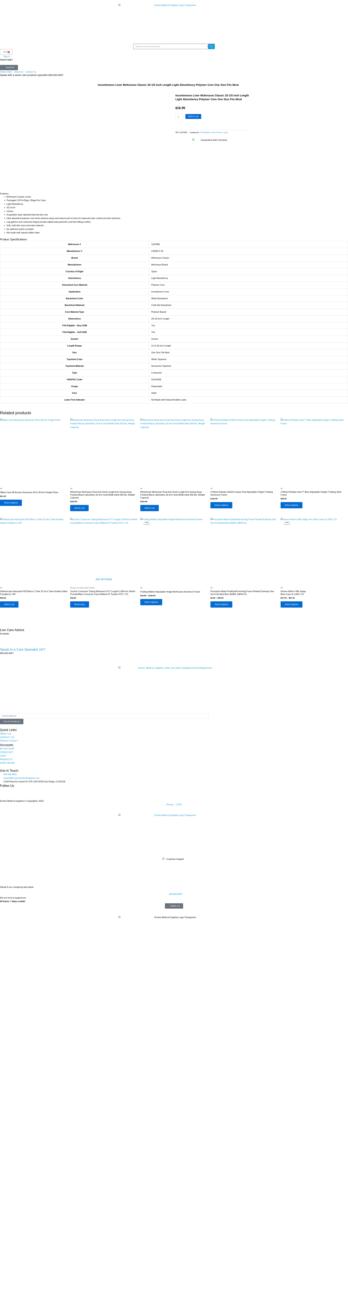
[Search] (211, 46)
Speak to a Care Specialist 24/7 (22, 649)
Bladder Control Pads (212, 132)
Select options (11, 503)
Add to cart (193, 116)
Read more (79, 604)
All (201, 132)
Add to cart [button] (79, 508)
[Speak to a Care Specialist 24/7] (3, 642)
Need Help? (6, 59)
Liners (225, 132)
